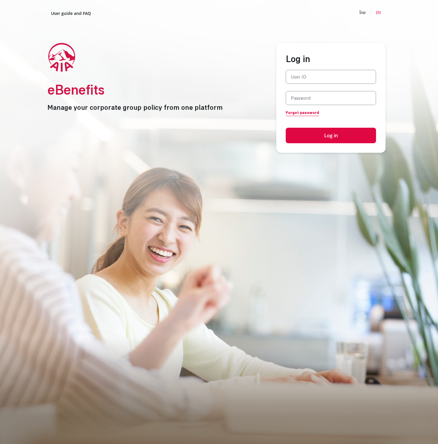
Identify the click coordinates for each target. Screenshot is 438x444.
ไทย (362, 13)
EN (378, 12)
